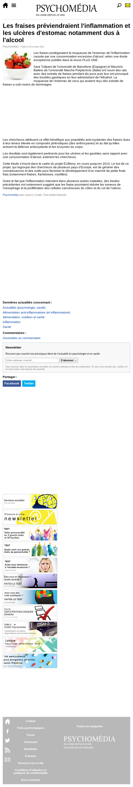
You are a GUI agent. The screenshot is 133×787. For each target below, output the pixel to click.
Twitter (29, 383)
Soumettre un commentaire (22, 338)
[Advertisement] (66, 112)
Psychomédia (10, 46)
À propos (30, 756)
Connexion (30, 742)
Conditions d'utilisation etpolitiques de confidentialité (31, 771)
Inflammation (12, 322)
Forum (31, 735)
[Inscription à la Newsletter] (126, 7)
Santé (7, 327)
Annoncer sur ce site (30, 763)
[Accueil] (7, 7)
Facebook (11, 383)
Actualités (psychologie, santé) (24, 307)
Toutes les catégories (89, 726)
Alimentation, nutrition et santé (24, 317)
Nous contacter (30, 780)
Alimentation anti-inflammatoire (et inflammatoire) (36, 312)
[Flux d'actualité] (7, 751)
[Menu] (15, 7)
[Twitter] (7, 742)
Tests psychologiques (30, 728)
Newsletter (30, 749)
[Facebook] (7, 732)
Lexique (31, 721)
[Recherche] (118, 7)
